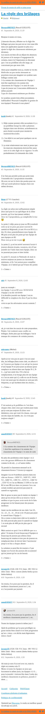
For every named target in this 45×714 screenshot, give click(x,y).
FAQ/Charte (25, 689)
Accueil (4, 689)
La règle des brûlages (20, 14)
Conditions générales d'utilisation (14, 693)
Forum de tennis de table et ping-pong (16, 8)
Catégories (14, 689)
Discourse (16, 703)
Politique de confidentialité (11, 698)
